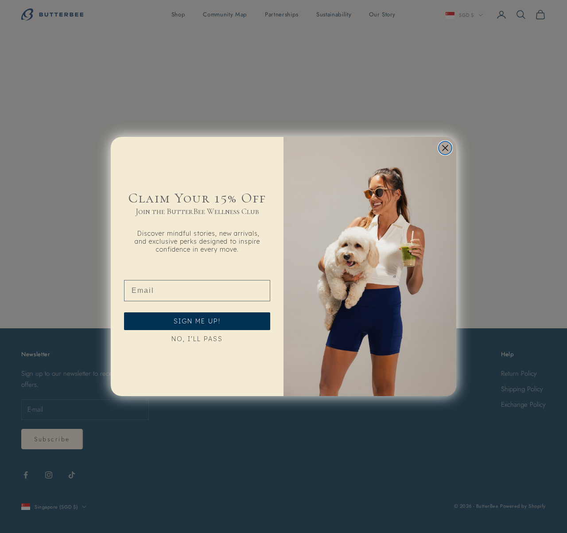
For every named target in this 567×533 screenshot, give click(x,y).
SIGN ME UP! (197, 321)
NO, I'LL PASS (197, 339)
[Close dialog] (445, 148)
